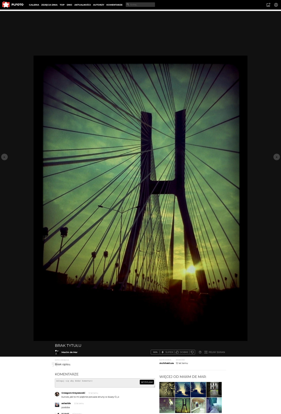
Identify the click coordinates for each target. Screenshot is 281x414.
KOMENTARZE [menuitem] (114, 4)
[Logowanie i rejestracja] (276, 5)
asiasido (66, 403)
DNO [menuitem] (69, 4)
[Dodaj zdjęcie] (268, 5)
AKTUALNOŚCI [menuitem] (82, 4)
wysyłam (147, 382)
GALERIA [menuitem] (34, 4)
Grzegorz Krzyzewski (73, 392)
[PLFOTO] (13, 4)
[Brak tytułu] (57, 352)
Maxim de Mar (69, 352)
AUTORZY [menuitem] (98, 4)
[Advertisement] (140, 31)
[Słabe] (192, 352)
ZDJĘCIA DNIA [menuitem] (49, 4)
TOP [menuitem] (62, 4)
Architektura (166, 363)
